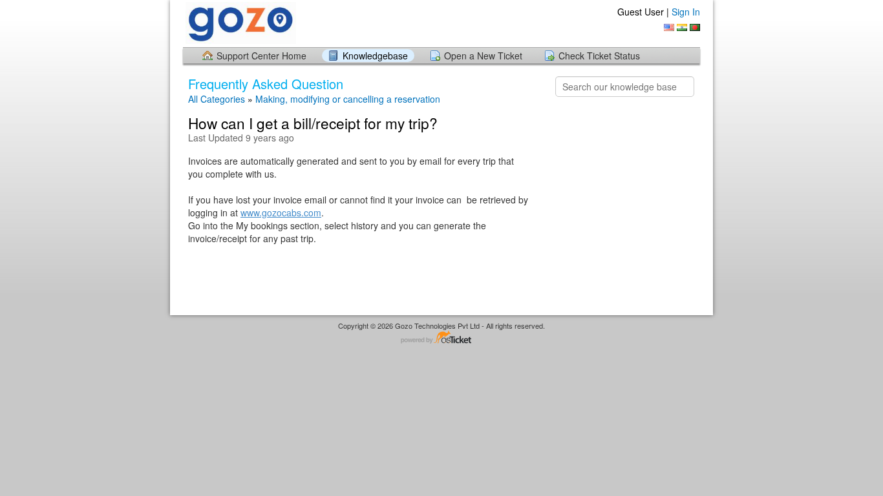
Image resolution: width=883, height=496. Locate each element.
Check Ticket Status (599, 55)
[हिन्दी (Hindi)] (682, 27)
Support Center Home (261, 55)
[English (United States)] (669, 27)
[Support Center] (239, 23)
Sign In (686, 11)
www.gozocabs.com (280, 212)
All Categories (216, 98)
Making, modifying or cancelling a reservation (347, 98)
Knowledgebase (375, 55)
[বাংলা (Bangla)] (695, 27)
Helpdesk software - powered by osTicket (441, 338)
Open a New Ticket (483, 55)
